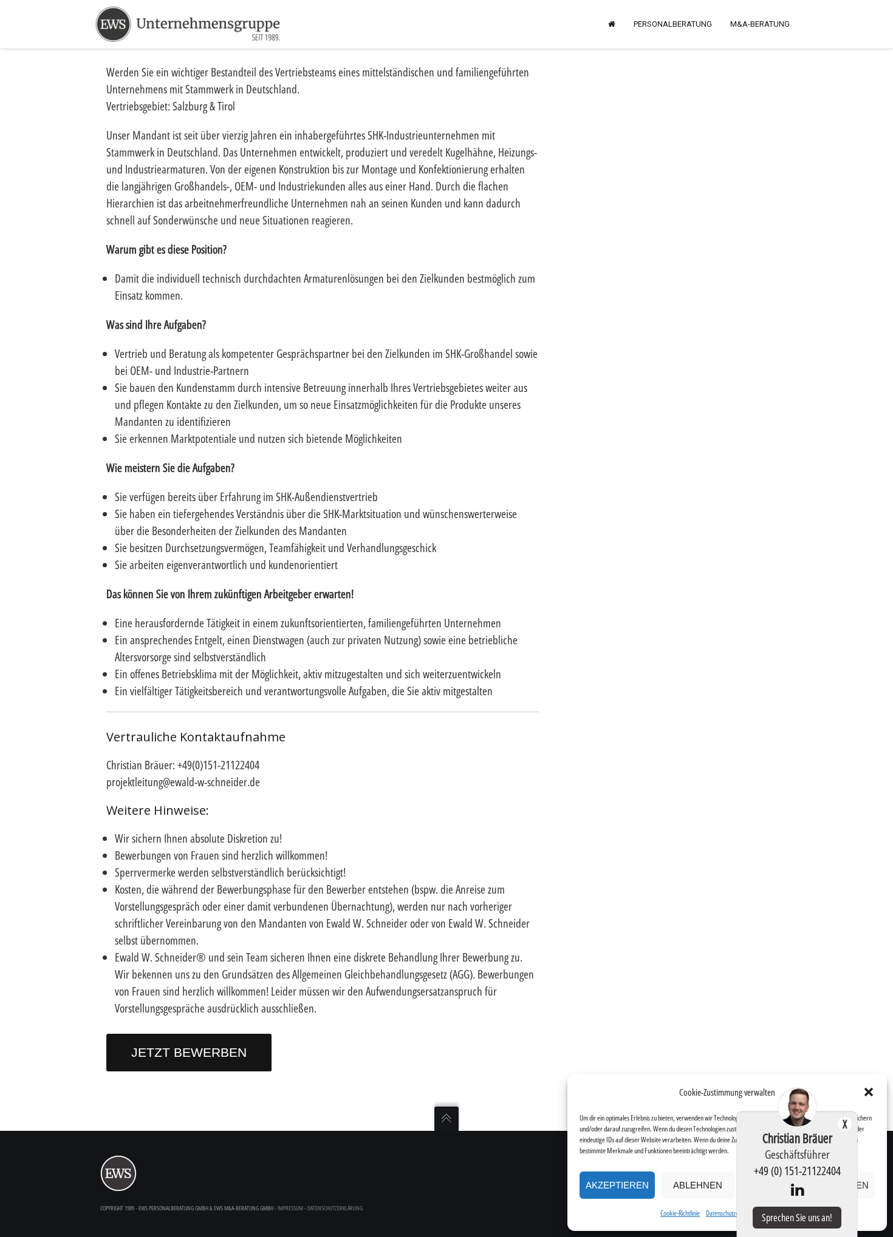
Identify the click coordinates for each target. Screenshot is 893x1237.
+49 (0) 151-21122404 (797, 1170)
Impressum (290, 1208)
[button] (869, 1092)
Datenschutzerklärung (733, 1213)
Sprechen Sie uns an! (797, 1217)
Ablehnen (697, 1185)
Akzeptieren (617, 1185)
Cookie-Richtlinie (680, 1213)
